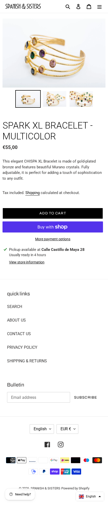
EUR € (66, 428)
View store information (26, 262)
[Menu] (99, 6)
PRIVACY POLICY (22, 347)
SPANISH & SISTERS (45, 488)
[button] (90, 496)
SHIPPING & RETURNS (27, 361)
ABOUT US (16, 320)
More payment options (52, 239)
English (40, 428)
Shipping (32, 192)
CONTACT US (19, 333)
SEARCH (14, 306)
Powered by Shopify (75, 488)
